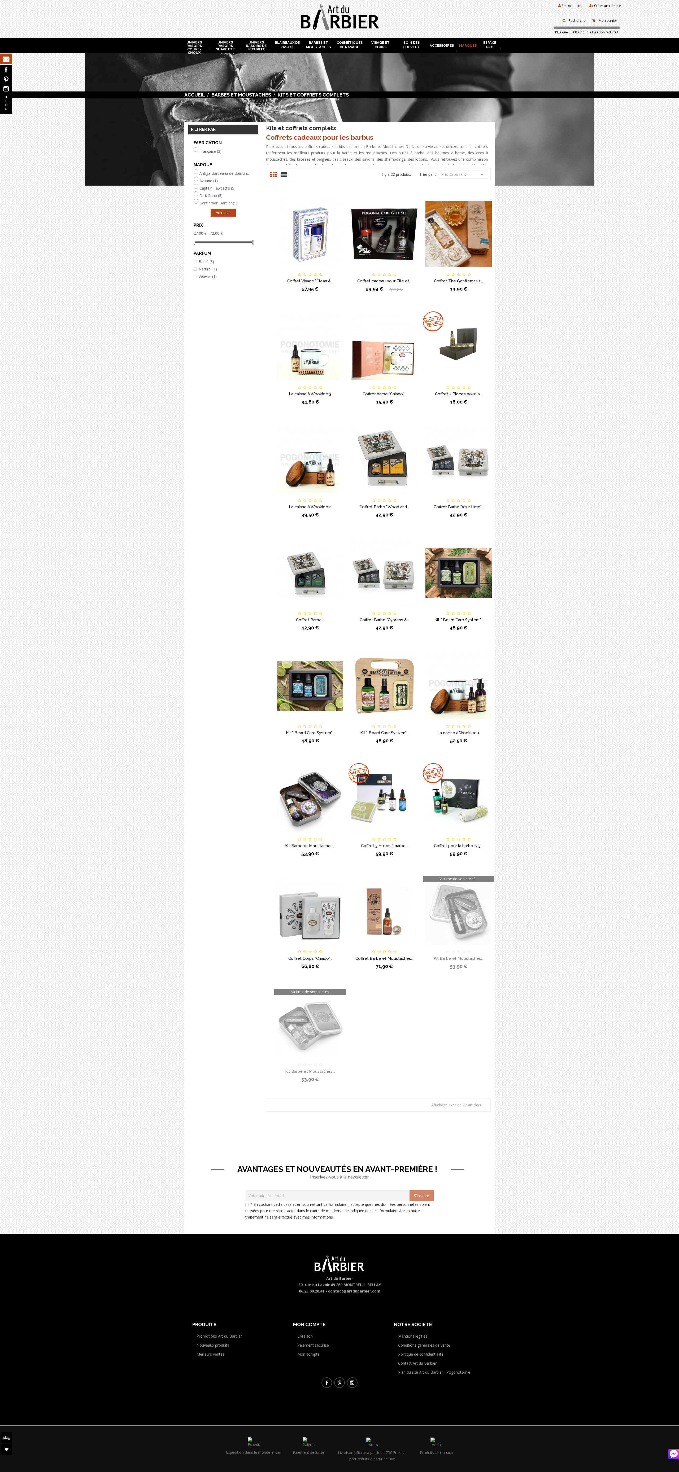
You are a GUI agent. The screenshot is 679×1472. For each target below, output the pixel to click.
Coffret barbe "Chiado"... (384, 394)
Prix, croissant (463, 174)
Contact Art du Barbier (417, 1363)
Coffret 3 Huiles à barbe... (384, 845)
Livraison (305, 1336)
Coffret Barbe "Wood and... (384, 507)
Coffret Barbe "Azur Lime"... (459, 507)
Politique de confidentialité (420, 1354)
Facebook (6, 70)
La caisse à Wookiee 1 (458, 732)
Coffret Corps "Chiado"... (310, 958)
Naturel (208, 269)
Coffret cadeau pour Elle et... (384, 281)
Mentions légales (412, 1336)
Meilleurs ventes (210, 1354)
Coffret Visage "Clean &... (310, 281)
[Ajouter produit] (319, 269)
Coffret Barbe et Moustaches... (384, 958)
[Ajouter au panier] (283, 270)
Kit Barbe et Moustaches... (310, 845)
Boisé (206, 261)
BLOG (6, 102)
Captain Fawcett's (217, 188)
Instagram (6, 89)
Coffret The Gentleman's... (458, 281)
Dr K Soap (211, 195)
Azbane (208, 180)
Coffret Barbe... (310, 619)
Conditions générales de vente (424, 1345)
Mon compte (308, 1354)
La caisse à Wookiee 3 (310, 394)
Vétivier (208, 276)
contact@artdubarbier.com (354, 1291)
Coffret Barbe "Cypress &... (384, 619)
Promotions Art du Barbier (219, 1336)
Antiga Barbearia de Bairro (225, 173)
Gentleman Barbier (218, 203)
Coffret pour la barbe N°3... (458, 845)
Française (210, 151)
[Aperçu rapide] (337, 270)
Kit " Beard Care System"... (458, 619)
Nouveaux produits (213, 1345)
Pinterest (6, 79)
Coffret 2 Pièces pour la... (458, 394)
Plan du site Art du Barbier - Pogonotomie (434, 1372)
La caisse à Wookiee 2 (310, 507)
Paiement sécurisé (313, 1345)
